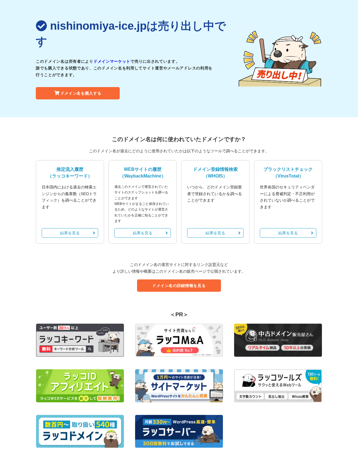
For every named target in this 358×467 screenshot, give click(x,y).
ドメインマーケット (111, 61)
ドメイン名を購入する (81, 93)
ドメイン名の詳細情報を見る (179, 285)
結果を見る (70, 233)
